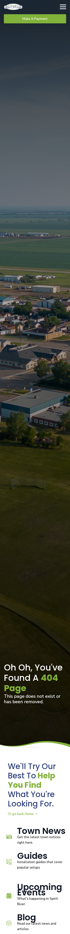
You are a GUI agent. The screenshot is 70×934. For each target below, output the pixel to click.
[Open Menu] (63, 7)
